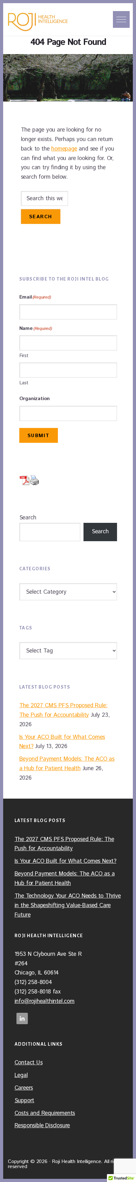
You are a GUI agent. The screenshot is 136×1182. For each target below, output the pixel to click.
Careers (24, 1088)
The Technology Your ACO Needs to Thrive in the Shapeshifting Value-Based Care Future (68, 905)
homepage (64, 149)
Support (24, 1101)
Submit (39, 435)
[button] (121, 19)
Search (27, 518)
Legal (21, 1075)
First (23, 355)
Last (23, 383)
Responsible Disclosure (42, 1126)
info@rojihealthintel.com (45, 1001)
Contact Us (29, 1063)
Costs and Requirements (45, 1113)
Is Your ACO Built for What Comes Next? (65, 861)
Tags (26, 627)
